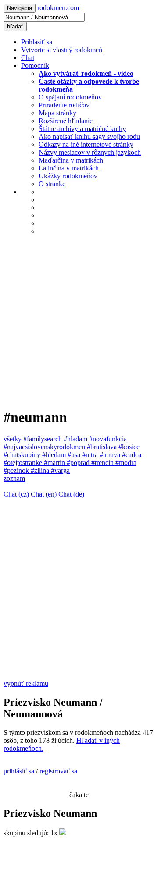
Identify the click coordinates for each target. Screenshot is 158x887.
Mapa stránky (57, 113)
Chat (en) (44, 494)
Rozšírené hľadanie (66, 120)
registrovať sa (58, 771)
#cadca (131, 454)
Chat (27, 57)
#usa (75, 454)
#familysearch (43, 439)
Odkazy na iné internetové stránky (86, 144)
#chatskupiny (23, 454)
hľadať (15, 26)
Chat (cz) (17, 494)
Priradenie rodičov (64, 105)
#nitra (91, 454)
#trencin (103, 462)
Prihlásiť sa (36, 42)
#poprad (79, 462)
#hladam (76, 439)
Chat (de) (71, 494)
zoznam (14, 478)
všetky (13, 439)
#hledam (55, 454)
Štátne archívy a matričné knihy (82, 128)
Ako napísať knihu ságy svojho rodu (89, 136)
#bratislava (102, 447)
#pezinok (17, 470)
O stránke (52, 184)
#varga (60, 470)
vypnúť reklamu (26, 683)
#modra (125, 462)
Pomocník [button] (35, 65)
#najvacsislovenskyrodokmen (45, 447)
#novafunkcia (108, 439)
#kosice (129, 447)
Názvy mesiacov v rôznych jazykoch (90, 152)
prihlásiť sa (19, 771)
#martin (55, 462)
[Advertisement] (79, 321)
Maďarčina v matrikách (71, 160)
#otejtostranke (24, 462)
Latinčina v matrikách (69, 168)
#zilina (41, 470)
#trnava (111, 454)
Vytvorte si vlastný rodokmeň (61, 49)
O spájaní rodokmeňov (70, 97)
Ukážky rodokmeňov (68, 176)
